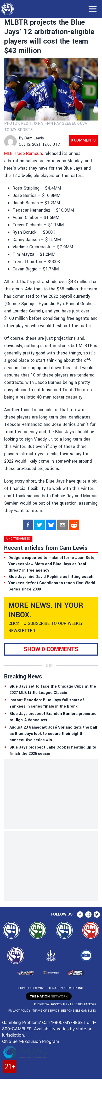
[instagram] (88, 914)
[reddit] (74, 525)
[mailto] (62, 525)
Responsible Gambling (78, 1011)
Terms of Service (45, 1011)
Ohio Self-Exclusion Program (30, 1041)
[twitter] (39, 525)
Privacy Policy (19, 1011)
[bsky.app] (51, 525)
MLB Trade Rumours (23, 153)
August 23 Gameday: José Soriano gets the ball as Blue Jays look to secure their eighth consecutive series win (53, 734)
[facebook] (28, 525)
